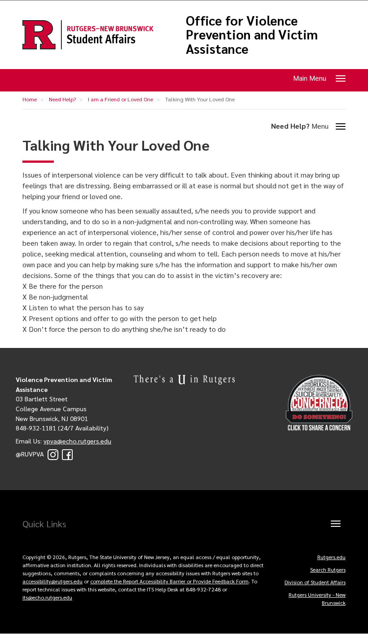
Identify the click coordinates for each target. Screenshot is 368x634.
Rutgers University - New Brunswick (317, 598)
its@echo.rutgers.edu (47, 597)
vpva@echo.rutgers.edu (77, 441)
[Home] (87, 34)
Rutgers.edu (331, 556)
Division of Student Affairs (315, 582)
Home (29, 99)
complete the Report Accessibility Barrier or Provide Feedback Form (169, 581)
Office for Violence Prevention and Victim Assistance (252, 34)
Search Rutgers (328, 569)
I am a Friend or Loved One (120, 99)
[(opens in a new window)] (53, 454)
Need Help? (62, 99)
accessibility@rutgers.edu (52, 581)
